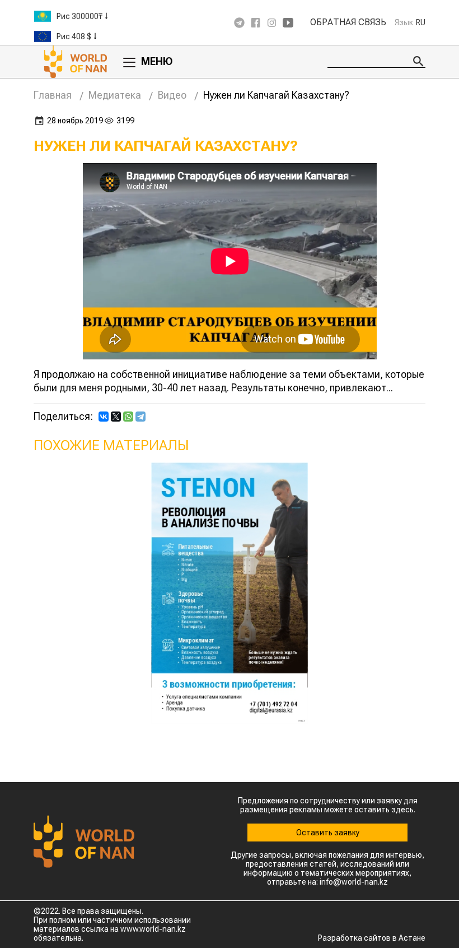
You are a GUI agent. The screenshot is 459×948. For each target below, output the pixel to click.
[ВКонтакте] (104, 416)
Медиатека (114, 95)
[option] (101, 16)
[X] (116, 416)
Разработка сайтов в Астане (371, 937)
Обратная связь (348, 22)
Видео (172, 95)
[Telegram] (140, 416)
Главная (53, 95)
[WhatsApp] (128, 416)
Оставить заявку (327, 832)
